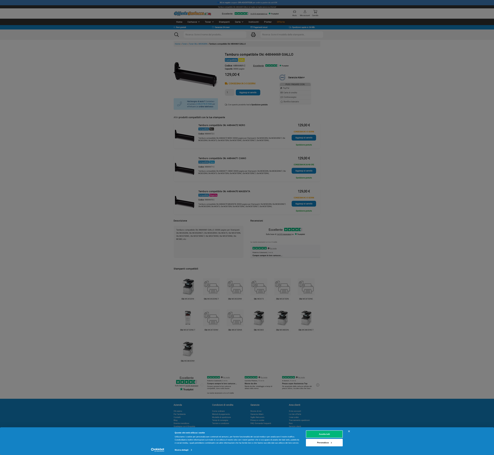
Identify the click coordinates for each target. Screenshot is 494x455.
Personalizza (323, 442)
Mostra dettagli (181, 450)
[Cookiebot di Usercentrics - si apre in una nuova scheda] (157, 450)
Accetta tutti (324, 434)
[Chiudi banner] (349, 431)
